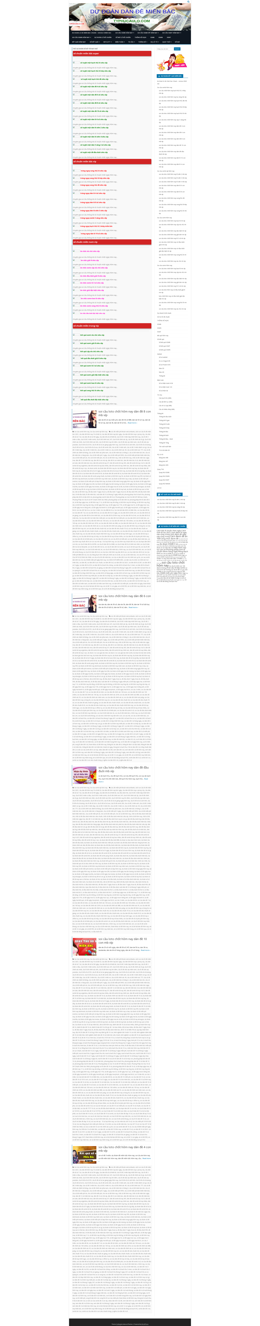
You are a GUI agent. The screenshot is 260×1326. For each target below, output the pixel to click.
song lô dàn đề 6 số (81, 744)
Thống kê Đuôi (163, 435)
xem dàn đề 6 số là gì (133, 752)
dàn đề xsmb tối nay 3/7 (101, 463)
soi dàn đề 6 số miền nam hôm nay (121, 731)
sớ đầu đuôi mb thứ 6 (90, 892)
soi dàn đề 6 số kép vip (133, 724)
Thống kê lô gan (164, 420)
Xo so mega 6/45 (164, 361)
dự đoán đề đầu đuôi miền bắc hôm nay (86, 861)
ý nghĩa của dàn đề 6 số (110, 760)
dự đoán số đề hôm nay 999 (133, 476)
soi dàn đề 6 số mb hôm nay (84, 731)
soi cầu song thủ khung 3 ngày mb (171, 571)
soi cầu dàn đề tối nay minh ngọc (121, 534)
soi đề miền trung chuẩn (166, 580)
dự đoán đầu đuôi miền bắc (138, 856)
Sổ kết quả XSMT (164, 346)
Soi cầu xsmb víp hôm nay (147, 33)
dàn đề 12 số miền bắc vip (84, 460)
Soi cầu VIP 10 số (133, 1124)
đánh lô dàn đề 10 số (84, 1027)
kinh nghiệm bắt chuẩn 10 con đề (125, 1032)
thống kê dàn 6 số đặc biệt (131, 744)
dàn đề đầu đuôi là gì (134, 819)
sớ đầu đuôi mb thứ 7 (105, 892)
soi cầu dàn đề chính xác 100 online (121, 521)
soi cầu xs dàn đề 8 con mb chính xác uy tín (126, 557)
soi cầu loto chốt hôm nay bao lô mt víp (172, 221)
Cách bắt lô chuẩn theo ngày (169, 530)
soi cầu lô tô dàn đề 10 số (137, 1119)
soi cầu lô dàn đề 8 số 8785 (87, 544)
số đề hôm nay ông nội (120, 684)
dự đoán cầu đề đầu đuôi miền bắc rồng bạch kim (130, 843)
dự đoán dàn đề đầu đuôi (129, 845)
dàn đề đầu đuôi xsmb (105, 832)
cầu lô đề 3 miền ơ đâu (83, 795)
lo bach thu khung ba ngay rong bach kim (96, 1043)
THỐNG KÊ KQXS (140, 37)
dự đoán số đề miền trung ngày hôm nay (119, 481)
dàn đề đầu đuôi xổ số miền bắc (135, 829)
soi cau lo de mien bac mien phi (98, 1116)
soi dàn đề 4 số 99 (82, 1269)
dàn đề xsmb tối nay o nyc (90, 840)
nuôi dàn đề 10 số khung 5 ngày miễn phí (110, 494)
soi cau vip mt (177, 557)
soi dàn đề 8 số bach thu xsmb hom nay (121, 570)
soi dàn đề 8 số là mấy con (83, 581)
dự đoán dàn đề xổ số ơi (84, 853)
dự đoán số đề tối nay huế (117, 489)
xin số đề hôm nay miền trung (82, 758)
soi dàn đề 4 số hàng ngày (102, 1277)
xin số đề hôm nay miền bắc (137, 586)
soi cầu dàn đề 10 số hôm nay (141, 1079)
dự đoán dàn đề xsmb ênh (81, 856)
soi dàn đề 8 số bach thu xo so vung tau (94, 570)
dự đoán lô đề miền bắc (101, 1212)
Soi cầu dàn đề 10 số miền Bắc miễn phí (123, 1082)
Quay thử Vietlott (164, 484)
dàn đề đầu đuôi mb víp (102, 822)
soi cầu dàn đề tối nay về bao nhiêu (111, 536)
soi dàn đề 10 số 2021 (140, 1129)
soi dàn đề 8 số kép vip (105, 576)
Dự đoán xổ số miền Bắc (94, 882)
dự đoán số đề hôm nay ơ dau (122, 479)
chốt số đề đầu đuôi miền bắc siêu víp (115, 816)
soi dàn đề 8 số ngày (136, 583)
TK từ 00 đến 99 (164, 450)
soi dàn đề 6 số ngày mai (116, 734)
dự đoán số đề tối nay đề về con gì (93, 676)
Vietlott (106, 42)
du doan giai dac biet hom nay (82, 655)
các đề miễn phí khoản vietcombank (123, 432)
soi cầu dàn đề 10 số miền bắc (99, 1082)
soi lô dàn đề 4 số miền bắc (96, 1296)
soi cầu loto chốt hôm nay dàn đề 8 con (113, 552)
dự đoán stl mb (95, 879)
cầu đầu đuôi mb (122, 793)
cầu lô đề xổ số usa (91, 447)
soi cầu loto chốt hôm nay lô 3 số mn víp (172, 286)
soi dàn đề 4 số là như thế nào (99, 1285)
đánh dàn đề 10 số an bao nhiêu (123, 1025)
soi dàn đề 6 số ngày (79, 734)
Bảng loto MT (163, 461)
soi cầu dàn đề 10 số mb (81, 1082)
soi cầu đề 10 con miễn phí (116, 1106)
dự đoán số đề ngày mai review (88, 487)
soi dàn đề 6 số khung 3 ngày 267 (113, 726)
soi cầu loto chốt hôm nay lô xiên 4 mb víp (173, 182)
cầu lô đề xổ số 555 (85, 445)
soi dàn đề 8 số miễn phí (120, 583)
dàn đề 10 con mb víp (83, 988)
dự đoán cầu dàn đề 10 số (96, 996)
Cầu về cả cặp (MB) (165, 405)
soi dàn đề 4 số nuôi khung (124, 1290)
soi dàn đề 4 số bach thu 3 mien (121, 1269)
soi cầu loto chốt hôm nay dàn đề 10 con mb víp (123, 940)
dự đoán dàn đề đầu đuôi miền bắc (97, 848)
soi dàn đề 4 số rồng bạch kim (117, 1293)
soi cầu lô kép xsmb (176, 568)
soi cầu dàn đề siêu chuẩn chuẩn (87, 531)
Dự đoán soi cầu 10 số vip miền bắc (87, 1025)
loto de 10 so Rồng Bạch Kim (82, 1048)
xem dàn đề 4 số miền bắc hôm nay (84, 1306)
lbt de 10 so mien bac (89, 1038)
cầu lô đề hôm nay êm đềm (108, 442)
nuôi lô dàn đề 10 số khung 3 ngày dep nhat (134, 1056)
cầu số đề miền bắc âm (137, 453)
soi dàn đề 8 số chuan (142, 570)
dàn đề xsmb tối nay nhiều (138, 466)
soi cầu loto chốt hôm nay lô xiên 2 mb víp (173, 174)
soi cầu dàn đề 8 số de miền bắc (89, 515)
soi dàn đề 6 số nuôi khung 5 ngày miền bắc (121, 737)
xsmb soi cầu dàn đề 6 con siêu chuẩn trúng (87, 760)
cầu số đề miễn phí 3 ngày (98, 455)
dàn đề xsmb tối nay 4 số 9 (136, 463)
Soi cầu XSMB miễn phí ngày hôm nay (93, 560)
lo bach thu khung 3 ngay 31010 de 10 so (99, 1040)
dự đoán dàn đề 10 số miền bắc (95, 998)
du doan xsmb (92, 468)
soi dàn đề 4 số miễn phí (114, 1288)
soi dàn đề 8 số (108, 562)
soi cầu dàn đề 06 (143, 510)
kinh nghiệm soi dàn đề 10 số (130, 1035)
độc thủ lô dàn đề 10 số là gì (85, 1032)
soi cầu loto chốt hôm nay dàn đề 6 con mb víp (125, 597)
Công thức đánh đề (169, 538)
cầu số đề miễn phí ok (80, 458)
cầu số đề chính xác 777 (135, 450)
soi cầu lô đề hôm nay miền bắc (86, 713)
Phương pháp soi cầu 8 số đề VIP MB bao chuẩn (131, 497)
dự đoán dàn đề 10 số (135, 996)
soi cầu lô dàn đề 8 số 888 (105, 544)
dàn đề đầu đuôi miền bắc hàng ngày (88, 824)
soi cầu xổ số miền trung (170, 578)
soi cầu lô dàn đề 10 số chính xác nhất (114, 1111)
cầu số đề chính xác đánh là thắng (89, 809)
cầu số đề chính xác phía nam (98, 453)
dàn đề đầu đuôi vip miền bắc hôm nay (111, 829)
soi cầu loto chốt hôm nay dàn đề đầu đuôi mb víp (124, 769)
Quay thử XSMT (164, 480)
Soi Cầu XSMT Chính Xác (170, 575)
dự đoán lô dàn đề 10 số (122, 1006)
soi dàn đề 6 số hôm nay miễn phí (113, 724)
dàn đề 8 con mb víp (100, 460)
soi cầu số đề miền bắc (128, 555)
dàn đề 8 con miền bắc (115, 460)
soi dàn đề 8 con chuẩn (95, 562)
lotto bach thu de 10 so (100, 1048)
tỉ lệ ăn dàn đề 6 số (134, 747)
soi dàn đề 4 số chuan (140, 1275)
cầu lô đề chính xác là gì (136, 439)
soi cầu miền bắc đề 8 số (135, 552)
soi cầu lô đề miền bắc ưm (135, 549)
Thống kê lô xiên (164, 424)
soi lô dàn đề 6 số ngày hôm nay (131, 742)
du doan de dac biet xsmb (141, 653)
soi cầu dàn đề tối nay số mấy (89, 536)
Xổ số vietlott (163, 357)
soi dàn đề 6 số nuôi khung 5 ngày (95, 737)
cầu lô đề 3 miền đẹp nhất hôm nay (128, 437)
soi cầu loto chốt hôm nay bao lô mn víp (172, 268)
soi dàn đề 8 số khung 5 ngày (109, 578)
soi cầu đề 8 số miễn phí (119, 539)
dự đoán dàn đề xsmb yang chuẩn (93, 476)
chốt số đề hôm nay (125, 458)
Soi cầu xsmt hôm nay (171, 33)
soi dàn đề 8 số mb (120, 581)
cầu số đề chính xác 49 (119, 450)
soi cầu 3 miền (95, 510)
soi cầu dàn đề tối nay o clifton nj (91, 708)
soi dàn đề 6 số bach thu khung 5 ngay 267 (101, 718)
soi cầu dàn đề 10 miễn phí (121, 1077)
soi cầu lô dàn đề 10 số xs (84, 1113)
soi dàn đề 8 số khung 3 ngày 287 (87, 578)
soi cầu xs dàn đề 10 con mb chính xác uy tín (98, 1127)
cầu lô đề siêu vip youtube (81, 801)
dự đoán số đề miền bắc (132, 1217)
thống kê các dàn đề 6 (114, 744)
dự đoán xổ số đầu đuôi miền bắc (128, 879)
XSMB (152, 37)
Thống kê (142, 42)
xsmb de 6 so (145, 758)
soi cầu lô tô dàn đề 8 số (91, 552)
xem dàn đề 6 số (118, 750)
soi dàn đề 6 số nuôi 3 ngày (134, 734)
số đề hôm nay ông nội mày (84, 505)
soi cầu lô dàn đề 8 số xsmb (114, 547)
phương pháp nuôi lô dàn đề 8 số (104, 497)
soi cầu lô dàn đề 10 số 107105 (90, 1111)
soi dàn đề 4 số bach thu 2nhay (99, 1269)
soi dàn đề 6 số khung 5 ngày (134, 726)
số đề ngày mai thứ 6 (123, 689)
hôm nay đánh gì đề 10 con (104, 1032)
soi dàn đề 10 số (127, 1129)
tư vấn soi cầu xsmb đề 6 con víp (87, 750)
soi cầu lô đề (175, 570)
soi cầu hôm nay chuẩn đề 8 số (125, 542)
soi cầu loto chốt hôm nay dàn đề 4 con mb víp (125, 1149)
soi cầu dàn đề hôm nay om (100, 700)
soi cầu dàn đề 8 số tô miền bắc (135, 518)
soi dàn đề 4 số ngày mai (87, 1290)
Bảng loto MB (163, 458)
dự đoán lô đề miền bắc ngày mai (139, 1212)
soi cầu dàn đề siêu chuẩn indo (109, 531)
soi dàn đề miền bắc (118, 739)
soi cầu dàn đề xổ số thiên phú (83, 539)
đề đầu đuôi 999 (132, 492)
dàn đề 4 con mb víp (100, 1196)
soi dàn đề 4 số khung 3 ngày (141, 1280)
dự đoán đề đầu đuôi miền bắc (111, 858)
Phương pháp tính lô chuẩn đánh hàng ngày (171, 550)
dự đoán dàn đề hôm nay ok (137, 1204)
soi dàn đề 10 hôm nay (113, 1129)
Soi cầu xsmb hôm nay (124, 33)
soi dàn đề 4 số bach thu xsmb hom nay (119, 1275)
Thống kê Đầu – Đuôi (166, 439)
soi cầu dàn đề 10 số (138, 1077)
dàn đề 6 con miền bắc (115, 645)
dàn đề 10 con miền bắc (99, 988)
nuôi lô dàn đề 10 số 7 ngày (85, 1056)
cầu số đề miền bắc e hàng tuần (92, 811)
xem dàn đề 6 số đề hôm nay (134, 750)
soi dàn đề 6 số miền (102, 731)
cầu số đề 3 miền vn (104, 450)
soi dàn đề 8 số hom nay (122, 573)
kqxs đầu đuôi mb (91, 887)
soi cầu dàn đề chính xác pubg (111, 526)
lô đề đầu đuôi (80, 494)
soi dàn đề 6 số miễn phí (142, 731)
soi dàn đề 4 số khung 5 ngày (105, 1282)
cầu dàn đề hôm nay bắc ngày (112, 434)
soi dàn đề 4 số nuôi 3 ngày (105, 1290)
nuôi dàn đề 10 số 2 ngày (90, 1051)
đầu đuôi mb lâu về (141, 882)
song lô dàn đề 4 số (92, 1298)
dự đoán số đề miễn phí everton (83, 869)
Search (177, 49)
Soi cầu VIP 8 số (142, 555)
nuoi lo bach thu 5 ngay (113, 1053)
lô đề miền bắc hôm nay (104, 1233)
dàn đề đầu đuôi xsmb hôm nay (123, 832)
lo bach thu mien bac (79, 1045)
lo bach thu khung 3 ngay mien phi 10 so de (128, 1040)
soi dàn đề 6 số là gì (93, 729)
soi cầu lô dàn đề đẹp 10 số (123, 1113)
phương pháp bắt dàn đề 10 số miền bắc (90, 1061)
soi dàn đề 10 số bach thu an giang (117, 1134)
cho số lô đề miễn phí (95, 458)
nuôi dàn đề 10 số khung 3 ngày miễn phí (112, 1051)
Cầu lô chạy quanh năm (168, 540)
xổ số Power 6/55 (164, 365)
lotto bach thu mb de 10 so (118, 1048)
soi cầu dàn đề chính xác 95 (127, 523)
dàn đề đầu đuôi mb (87, 822)
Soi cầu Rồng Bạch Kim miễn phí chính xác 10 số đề (94, 1124)
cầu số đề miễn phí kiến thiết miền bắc (137, 455)
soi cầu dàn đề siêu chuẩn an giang (86, 703)
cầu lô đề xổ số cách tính (127, 445)
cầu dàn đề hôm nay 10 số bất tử (90, 434)
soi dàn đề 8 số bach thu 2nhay (103, 565)
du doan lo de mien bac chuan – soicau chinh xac (91, 33)
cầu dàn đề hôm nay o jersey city (133, 434)
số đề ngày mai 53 (129, 505)
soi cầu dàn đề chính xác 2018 (88, 523)
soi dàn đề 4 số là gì (141, 1282)
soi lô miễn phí (80, 1298)
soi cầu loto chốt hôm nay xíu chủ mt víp (172, 261)
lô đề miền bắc (91, 494)
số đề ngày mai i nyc (142, 505)
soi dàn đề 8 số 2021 (121, 562)
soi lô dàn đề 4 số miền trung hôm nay (119, 1296)
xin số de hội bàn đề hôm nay (92, 586)
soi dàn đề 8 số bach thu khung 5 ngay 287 (117, 568)
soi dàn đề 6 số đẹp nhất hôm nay (112, 721)
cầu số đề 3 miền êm (90, 450)
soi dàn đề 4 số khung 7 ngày (125, 1282)
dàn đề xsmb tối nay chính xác (119, 466)
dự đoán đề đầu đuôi (94, 858)
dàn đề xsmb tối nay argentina (90, 837)
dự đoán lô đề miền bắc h (118, 1212)
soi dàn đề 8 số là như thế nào (103, 581)
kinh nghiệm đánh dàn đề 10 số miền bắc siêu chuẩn (103, 1035)
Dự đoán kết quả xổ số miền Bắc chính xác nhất (131, 861)
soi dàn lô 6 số (130, 739)
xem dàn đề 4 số (128, 1301)
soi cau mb (126, 716)
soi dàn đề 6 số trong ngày (88, 739)
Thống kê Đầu (163, 432)
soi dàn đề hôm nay (104, 739)
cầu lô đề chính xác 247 (104, 439)
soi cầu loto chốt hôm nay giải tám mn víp (173, 282)
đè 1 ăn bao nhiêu (115, 1027)
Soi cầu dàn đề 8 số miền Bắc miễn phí (92, 518)
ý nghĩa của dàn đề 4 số (120, 1311)
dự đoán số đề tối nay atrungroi (133, 487)
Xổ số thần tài (163, 391)
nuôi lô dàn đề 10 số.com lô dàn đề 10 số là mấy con (115, 1059)
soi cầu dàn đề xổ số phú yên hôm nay (136, 536)
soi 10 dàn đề (139, 1074)
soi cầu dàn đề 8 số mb (128, 515)
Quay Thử (166, 42)
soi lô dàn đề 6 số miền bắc (85, 742)
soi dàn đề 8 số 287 (135, 562)
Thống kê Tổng (164, 443)
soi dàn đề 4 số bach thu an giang (87, 1272)
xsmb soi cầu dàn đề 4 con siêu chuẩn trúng (96, 1311)
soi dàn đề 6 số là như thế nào (130, 729)
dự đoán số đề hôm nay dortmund (90, 666)
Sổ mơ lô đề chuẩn (123, 37)
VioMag (118, 1324)
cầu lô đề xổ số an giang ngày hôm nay (105, 445)
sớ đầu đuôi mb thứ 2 (106, 890)
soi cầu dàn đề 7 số (79, 513)
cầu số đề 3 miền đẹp (88, 806)
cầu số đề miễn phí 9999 (116, 455)
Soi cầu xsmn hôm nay (81, 37)
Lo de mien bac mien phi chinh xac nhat (111, 1045)
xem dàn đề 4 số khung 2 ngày (104, 1303)
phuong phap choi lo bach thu (134, 494)
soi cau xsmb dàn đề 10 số (122, 1127)
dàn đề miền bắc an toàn (81, 835)
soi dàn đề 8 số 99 (86, 565)
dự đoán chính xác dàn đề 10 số (116, 996)
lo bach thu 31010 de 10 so (106, 1038)
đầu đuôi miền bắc (92, 884)
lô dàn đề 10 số (92, 1045)
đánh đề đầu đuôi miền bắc (125, 882)
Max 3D (161, 368)
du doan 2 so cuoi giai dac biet (98, 653)
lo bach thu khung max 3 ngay (120, 1043)
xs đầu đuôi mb (96, 932)
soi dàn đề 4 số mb (115, 1285)
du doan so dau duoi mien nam (130, 840)
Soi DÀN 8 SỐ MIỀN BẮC (115, 560)
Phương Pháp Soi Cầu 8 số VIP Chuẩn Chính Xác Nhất (90, 500)
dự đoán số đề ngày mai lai (128, 484)
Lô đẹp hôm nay (178, 547)
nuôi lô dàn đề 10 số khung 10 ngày (107, 1056)
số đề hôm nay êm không (127, 502)
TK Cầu (130, 42)
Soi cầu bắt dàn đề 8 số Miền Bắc (126, 510)
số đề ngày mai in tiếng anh (82, 507)
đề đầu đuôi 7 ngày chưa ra (97, 492)
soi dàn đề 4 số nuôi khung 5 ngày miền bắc (92, 1293)
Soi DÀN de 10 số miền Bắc (88, 1129)
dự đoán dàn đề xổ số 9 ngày (90, 471)
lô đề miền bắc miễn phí (143, 1045)
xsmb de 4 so (77, 1311)
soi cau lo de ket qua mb (132, 547)
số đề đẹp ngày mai (81, 502)
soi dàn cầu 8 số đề (130, 560)
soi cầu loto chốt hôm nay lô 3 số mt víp (172, 238)
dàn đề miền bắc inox (85, 463)
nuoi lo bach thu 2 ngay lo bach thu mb (92, 1053)
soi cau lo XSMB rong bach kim (172, 556)
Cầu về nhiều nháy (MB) (167, 409)
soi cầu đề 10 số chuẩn (132, 1106)
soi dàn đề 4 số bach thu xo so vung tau (92, 1275)
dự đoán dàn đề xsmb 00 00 (92, 473)
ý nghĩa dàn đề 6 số (125, 760)
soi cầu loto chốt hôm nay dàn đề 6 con (109, 716)
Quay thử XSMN (164, 476)
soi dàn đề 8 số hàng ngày (104, 573)
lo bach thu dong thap (122, 1038)
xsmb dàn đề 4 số (144, 1309)
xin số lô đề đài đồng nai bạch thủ (113, 589)
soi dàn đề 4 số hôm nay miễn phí (84, 1280)
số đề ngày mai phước (131, 507)
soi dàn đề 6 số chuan (93, 721)
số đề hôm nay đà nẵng (110, 502)
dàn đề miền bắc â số (131, 460)
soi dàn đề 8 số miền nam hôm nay (99, 583)
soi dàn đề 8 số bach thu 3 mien (124, 565)
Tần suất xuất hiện (165, 446)
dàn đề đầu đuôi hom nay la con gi (115, 819)
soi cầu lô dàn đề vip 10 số (142, 1113)
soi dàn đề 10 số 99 (108, 1132)
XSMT (169, 37)
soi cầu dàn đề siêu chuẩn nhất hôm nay (96, 534)
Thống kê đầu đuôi (165, 417)
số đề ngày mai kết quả (115, 507)
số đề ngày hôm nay (101, 505)
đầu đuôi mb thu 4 (79, 884)
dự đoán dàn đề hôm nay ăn (107, 468)
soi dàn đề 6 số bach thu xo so (126, 718)
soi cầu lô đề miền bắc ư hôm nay (114, 549)
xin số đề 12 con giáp (110, 586)
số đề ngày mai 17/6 (115, 505)
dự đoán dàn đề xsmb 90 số (131, 473)
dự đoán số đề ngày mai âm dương (107, 484)
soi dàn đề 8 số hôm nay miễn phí (85, 576)
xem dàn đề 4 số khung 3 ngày (125, 1303)
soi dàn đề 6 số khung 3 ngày (91, 726)
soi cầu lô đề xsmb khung (86, 716)
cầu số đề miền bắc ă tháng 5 (118, 453)
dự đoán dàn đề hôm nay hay (127, 468)
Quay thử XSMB (164, 472)
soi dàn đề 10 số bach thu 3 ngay (95, 1134)
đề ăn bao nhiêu (127, 1027)
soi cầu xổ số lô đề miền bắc (101, 557)
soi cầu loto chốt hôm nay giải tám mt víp (172, 235)
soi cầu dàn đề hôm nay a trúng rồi (133, 526)
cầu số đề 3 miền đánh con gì (136, 447)
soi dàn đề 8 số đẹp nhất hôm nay (84, 573)
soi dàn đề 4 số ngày (129, 1288)
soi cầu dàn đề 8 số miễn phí (115, 518)
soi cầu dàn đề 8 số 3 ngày (108, 513)
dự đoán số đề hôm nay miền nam (99, 479)
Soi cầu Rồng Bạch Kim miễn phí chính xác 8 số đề (103, 555)
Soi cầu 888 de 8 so (107, 510)
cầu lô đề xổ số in (78, 447)
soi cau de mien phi (99, 1106)
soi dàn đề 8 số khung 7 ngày (129, 578)
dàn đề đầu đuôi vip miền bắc (88, 829)
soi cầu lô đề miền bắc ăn (94, 549)
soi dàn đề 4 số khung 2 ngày (121, 1280)
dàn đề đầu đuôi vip (111, 827)
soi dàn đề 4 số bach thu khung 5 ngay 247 (113, 1272)
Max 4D (161, 372)
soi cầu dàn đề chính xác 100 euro (97, 521)
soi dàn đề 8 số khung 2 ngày (123, 576)
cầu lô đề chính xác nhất (87, 798)
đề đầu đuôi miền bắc (83, 682)
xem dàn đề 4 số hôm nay (84, 1303)
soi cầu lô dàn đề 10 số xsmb (103, 1113)
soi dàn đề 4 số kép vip (103, 1280)
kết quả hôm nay (79, 42)
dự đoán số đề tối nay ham (99, 489)
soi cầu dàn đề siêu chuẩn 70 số (117, 528)
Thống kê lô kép (164, 428)
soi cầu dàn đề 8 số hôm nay (110, 515)
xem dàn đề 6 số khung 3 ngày (115, 752)
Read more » (132, 423)
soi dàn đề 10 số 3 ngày (93, 1132)
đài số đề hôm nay (81, 492)
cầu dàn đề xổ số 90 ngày (90, 437)
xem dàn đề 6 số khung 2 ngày (94, 752)
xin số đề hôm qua (95, 589)
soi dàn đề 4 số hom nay (120, 1277)
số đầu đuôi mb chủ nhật (90, 890)
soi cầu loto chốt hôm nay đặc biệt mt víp (172, 231)
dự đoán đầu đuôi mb (121, 856)
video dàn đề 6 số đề (106, 750)
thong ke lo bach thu (120, 747)
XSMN (161, 37)
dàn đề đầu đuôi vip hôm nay (128, 827)
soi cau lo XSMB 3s (167, 553)
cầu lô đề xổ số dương (143, 445)
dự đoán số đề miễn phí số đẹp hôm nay (91, 481)
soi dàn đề (83, 562)
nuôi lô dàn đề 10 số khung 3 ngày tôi (85, 1059)
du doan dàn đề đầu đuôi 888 (109, 840)
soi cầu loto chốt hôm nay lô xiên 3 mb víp (173, 178)
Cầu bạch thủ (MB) (165, 398)
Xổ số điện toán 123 (165, 387)
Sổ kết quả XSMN (164, 350)
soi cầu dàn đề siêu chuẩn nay (96, 705)
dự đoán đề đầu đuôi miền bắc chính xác (136, 858)
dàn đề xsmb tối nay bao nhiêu (98, 466)
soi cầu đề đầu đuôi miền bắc (137, 539)
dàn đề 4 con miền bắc (115, 1196)
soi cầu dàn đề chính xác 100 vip (88, 695)
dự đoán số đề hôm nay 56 (114, 476)
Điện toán (119, 42)
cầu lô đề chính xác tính (90, 442)
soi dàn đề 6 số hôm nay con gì (91, 724)
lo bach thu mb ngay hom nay (141, 1043)
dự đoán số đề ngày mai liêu (84, 674)
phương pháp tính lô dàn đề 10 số (124, 1066)
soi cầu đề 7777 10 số (88, 1108)
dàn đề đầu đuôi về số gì (96, 827)
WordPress (145, 1324)
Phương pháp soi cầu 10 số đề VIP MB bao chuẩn (114, 1064)
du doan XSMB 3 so (169, 544)
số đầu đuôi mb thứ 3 (121, 890)
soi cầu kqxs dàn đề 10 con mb (126, 1108)
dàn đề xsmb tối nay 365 (118, 463)
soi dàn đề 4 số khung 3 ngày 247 (84, 1282)
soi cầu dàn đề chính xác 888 (108, 523)
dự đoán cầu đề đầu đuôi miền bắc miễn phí (98, 843)
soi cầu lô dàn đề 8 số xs (96, 547)
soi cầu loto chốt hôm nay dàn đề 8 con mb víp (125, 413)
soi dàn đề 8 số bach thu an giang (91, 568)
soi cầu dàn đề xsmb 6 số (101, 539)
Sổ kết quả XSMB (164, 342)
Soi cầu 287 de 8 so (83, 510)
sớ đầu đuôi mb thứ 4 (136, 890)
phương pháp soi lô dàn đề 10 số (101, 1066)
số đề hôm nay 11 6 (95, 502)
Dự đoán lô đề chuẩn (102, 37)
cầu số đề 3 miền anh (119, 447)
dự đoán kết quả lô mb (107, 861)
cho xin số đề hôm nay (110, 458)
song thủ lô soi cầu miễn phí (109, 1298)
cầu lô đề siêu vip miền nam (127, 442)
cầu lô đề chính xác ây (120, 439)
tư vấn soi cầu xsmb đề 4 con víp (97, 1301)
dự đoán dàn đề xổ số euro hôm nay (113, 471)
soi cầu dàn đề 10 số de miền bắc (119, 1079)
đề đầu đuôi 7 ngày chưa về (116, 492)
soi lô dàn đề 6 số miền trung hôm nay (107, 742)
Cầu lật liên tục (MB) (165, 402)
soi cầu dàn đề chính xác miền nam (93, 697)
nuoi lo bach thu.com (128, 1053)
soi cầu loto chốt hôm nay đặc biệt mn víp (173, 279)
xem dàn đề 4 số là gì (142, 1303)
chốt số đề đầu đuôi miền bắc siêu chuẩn (88, 816)
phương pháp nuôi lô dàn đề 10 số (86, 1064)
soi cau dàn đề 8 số (92, 513)
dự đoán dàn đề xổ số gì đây (135, 471)
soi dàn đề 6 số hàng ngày (132, 721)
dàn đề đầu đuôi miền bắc (120, 822)
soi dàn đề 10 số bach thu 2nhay (126, 1132)
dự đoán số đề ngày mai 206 (85, 484)
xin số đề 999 (122, 586)
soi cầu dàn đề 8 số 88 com (127, 513)
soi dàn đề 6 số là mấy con (110, 729)
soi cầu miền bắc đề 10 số (123, 1121)
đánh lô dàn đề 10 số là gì (100, 1027)
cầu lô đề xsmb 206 (104, 447)
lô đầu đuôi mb (103, 887)
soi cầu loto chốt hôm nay (85, 926)
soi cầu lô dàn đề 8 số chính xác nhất (127, 544)
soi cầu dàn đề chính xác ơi (91, 526)
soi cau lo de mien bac (80, 1116)
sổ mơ (177, 42)
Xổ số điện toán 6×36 (166, 383)
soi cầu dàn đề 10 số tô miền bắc (107, 1085)
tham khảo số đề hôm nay (97, 744)
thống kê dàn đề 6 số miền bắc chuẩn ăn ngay (97, 747)
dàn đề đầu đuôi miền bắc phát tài (112, 824)
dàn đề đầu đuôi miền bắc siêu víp (135, 824)
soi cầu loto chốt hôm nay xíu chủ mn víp (172, 309)
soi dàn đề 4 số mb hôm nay (132, 1285)
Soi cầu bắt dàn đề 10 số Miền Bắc (88, 1077)
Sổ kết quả (94, 42)
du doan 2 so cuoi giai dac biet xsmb (121, 653)
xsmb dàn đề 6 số (135, 758)
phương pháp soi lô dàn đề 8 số (118, 500)
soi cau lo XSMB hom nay (175, 555)
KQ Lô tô (154, 42)
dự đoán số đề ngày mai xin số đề (111, 487)
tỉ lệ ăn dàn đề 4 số (79, 1301)
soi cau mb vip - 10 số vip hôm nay (102, 1121)
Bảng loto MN (163, 465)
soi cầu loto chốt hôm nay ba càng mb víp (172, 97)
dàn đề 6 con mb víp (100, 645)
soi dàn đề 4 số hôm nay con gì (139, 1277)
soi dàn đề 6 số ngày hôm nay (97, 734)
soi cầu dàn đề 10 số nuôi (87, 1085)
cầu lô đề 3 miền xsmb (88, 439)
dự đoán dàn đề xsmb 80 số (112, 473)
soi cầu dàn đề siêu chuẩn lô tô (130, 531)
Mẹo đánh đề (161, 550)
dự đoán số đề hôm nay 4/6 (108, 663)
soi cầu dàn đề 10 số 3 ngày (98, 1079)
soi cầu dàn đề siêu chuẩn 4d (96, 528)
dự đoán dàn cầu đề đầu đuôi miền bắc (108, 845)
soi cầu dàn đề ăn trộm (96, 692)
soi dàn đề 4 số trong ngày (136, 1293)
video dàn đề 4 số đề (115, 1301)
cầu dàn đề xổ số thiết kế (108, 437)
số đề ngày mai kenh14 (99, 507)
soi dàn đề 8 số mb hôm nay (136, 581)
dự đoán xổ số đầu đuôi (108, 879)
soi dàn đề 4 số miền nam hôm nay (93, 1288)
